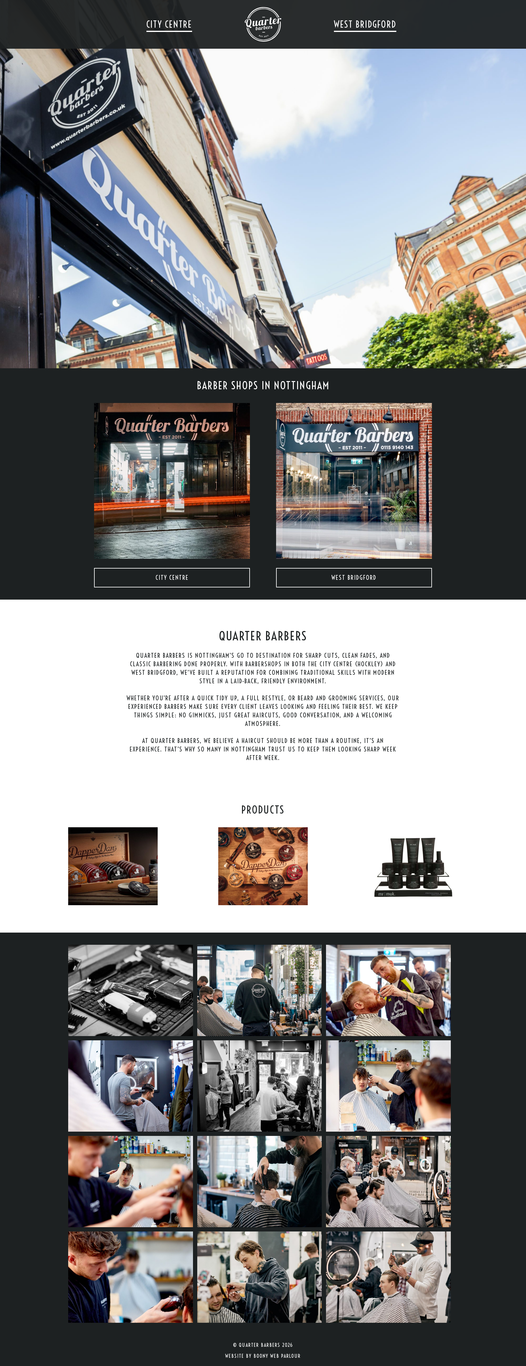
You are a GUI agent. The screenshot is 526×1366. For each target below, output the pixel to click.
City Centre (169, 24)
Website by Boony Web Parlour (263, 1356)
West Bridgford (365, 24)
